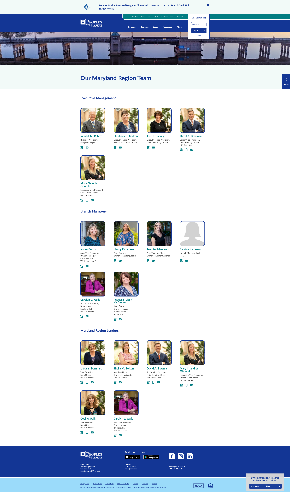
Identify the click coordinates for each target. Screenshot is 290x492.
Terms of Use (97, 484)
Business (144, 26)
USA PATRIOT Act (123, 484)
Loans (155, 26)
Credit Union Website (139, 487)
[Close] (208, 5)
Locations (135, 17)
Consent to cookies (260, 486)
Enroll (199, 36)
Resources (167, 26)
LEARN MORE (106, 8)
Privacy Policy (84, 484)
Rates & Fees (145, 17)
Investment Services (167, 17)
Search (179, 17)
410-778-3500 (130, 466)
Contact (155, 17)
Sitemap (154, 484)
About (179, 26)
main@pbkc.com (131, 469)
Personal (132, 26)
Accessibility (109, 484)
